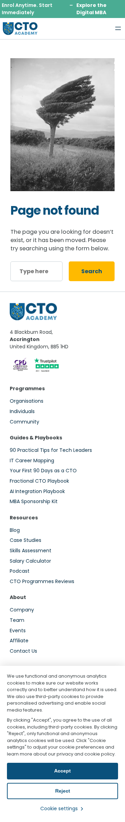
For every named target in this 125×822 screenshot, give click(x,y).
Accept (62, 771)
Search (91, 271)
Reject (62, 791)
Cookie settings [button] (59, 808)
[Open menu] (118, 28)
